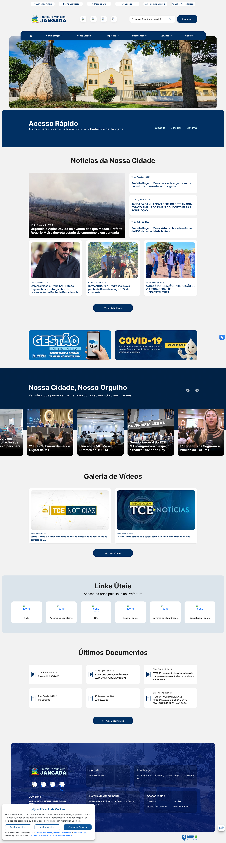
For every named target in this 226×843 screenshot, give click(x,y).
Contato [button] (189, 35)
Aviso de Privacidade (62, 832)
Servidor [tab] (176, 127)
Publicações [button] (138, 35)
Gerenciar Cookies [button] (77, 827)
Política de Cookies (44, 832)
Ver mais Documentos (113, 720)
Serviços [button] (165, 35)
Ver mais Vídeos (113, 553)
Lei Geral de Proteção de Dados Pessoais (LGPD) (51, 835)
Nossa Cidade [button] (84, 35)
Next (196, 390)
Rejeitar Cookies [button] (18, 827)
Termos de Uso (79, 832)
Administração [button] (53, 35)
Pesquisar (187, 19)
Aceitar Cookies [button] (47, 827)
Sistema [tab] (192, 127)
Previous (187, 390)
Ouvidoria (151, 801)
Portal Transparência (157, 806)
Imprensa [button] (112, 35)
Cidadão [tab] (160, 127)
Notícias (177, 801)
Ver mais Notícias (113, 308)
